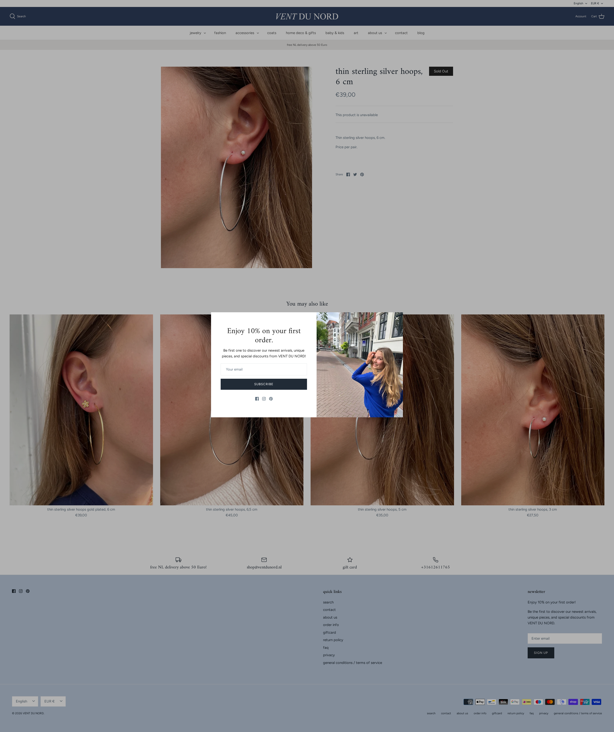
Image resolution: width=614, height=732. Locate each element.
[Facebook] (257, 399)
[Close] (397, 318)
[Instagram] (264, 399)
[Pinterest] (271, 399)
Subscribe (263, 384)
